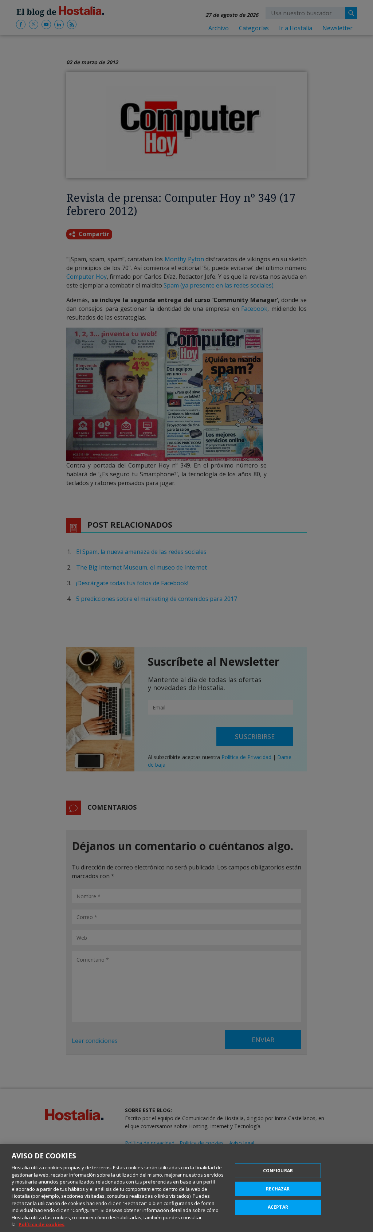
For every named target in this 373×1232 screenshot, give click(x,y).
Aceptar (278, 1207)
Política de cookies (41, 1224)
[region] (186, 1188)
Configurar (278, 1171)
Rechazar (278, 1189)
